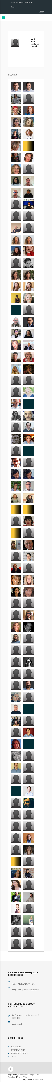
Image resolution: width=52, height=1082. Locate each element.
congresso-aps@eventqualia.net (22, 2)
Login (41, 12)
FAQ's (13, 1057)
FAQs (13, 7)
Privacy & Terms (23, 1077)
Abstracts (16, 1047)
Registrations (18, 1050)
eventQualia (39, 1080)
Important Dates (19, 1053)
